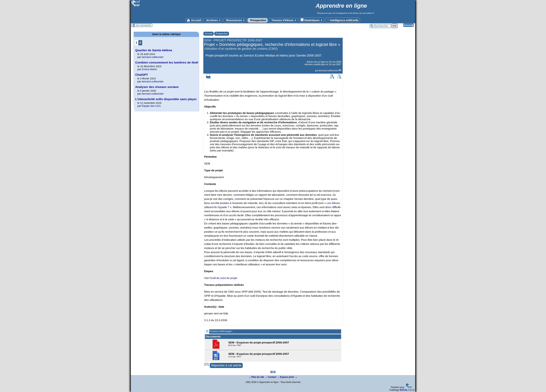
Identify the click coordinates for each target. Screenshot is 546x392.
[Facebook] (271, 372)
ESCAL (404, 390)
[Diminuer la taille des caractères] (339, 78)
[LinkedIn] (274, 372)
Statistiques (313, 20)
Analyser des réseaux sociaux (157, 86)
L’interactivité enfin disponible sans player (166, 99)
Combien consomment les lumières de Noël (166, 62)
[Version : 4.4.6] (409, 387)
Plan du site (258, 377)
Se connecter (143, 25)
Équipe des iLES (151, 106)
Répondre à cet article (226, 365)
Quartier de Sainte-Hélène (153, 50)
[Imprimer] (208, 78)
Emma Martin (149, 69)
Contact (272, 377)
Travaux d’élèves (284, 20)
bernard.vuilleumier (328, 70)
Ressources (235, 20)
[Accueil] (136, 6)
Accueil (196, 20)
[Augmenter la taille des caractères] (331, 78)
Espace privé (287, 377)
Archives (213, 20)
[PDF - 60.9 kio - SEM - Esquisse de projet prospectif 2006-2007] (216, 348)
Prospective (258, 20)
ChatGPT (141, 74)
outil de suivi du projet (224, 278)
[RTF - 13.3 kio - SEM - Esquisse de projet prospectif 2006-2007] (216, 359)
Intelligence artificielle (343, 20)
